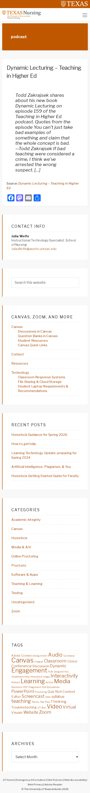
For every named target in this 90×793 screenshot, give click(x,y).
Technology (20, 373)
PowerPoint (22, 691)
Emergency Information (31, 779)
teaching (21, 701)
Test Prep (45, 702)
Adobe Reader (53, 784)
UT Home (8, 779)
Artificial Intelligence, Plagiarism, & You (41, 467)
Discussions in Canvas (35, 331)
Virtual (69, 707)
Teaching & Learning (26, 584)
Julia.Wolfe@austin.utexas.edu (33, 249)
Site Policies (55, 779)
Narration (16, 687)
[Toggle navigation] (85, 15)
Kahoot (15, 682)
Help (26, 676)
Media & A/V (21, 547)
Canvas (17, 327)
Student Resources (33, 341)
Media (62, 681)
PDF (25, 687)
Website (30, 712)
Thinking (58, 701)
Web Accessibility (75, 779)
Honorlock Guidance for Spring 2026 (39, 435)
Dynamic (58, 665)
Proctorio (18, 565)
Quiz (51, 691)
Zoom (15, 611)
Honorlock (19, 538)
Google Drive (61, 671)
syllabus (58, 696)
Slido (48, 697)
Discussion (40, 666)
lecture (49, 682)
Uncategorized (22, 602)
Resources (19, 363)
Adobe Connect (22, 655)
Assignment (40, 655)
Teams (35, 702)
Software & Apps (24, 575)
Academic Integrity (26, 520)
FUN (50, 671)
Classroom (55, 661)
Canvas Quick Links (32, 345)
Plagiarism (35, 687)
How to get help (23, 444)
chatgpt (38, 661)
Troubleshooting (24, 707)
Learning (33, 681)
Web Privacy (35, 784)
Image (46, 676)
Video (54, 706)
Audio (55, 655)
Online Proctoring (24, 556)
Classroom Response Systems (41, 377)
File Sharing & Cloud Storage (40, 382)
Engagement (29, 670)
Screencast (33, 696)
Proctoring (41, 692)
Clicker (72, 661)
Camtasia (68, 655)
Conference (21, 666)
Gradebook (17, 676)
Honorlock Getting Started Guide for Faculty (45, 476)
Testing (17, 593)
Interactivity (64, 676)
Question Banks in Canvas (38, 336)
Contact (17, 354)
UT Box (42, 707)
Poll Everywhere (50, 687)
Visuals (16, 712)
